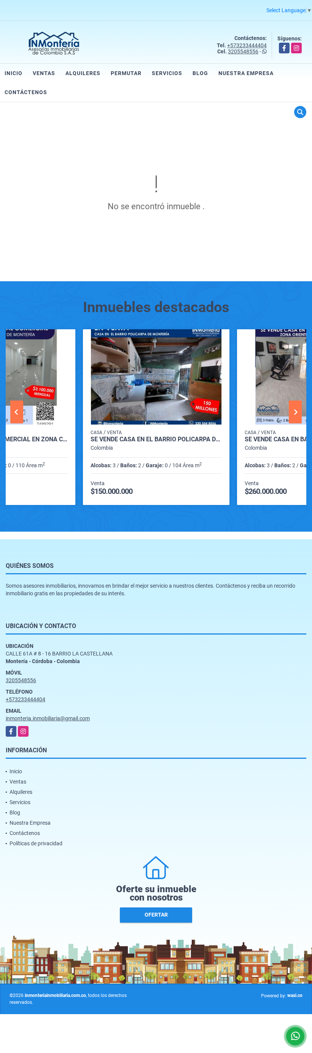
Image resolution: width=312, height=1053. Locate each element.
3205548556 (243, 51)
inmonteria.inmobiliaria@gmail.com (48, 718)
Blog (200, 73)
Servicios (167, 73)
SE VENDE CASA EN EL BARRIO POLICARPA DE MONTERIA (156, 439)
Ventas (44, 73)
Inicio (13, 73)
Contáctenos (26, 92)
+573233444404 (247, 45)
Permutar (126, 73)
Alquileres (82, 73)
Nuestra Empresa (246, 73)
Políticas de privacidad (36, 843)
